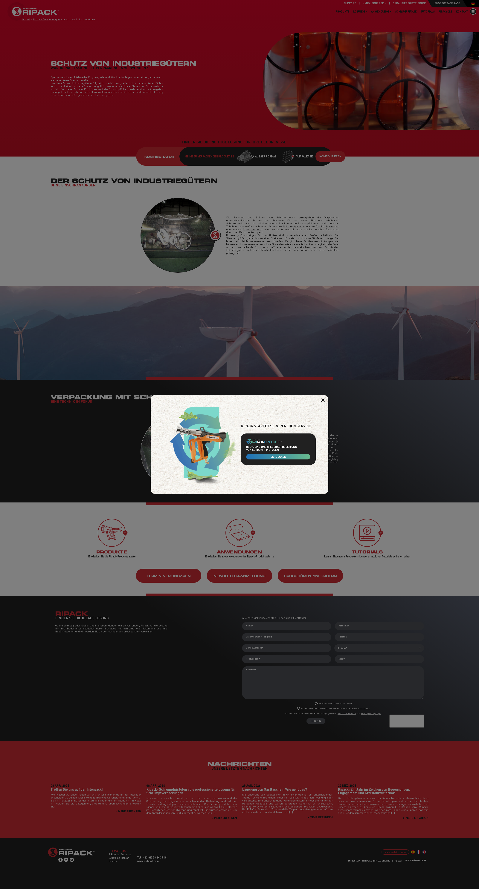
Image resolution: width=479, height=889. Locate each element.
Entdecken (278, 456)
